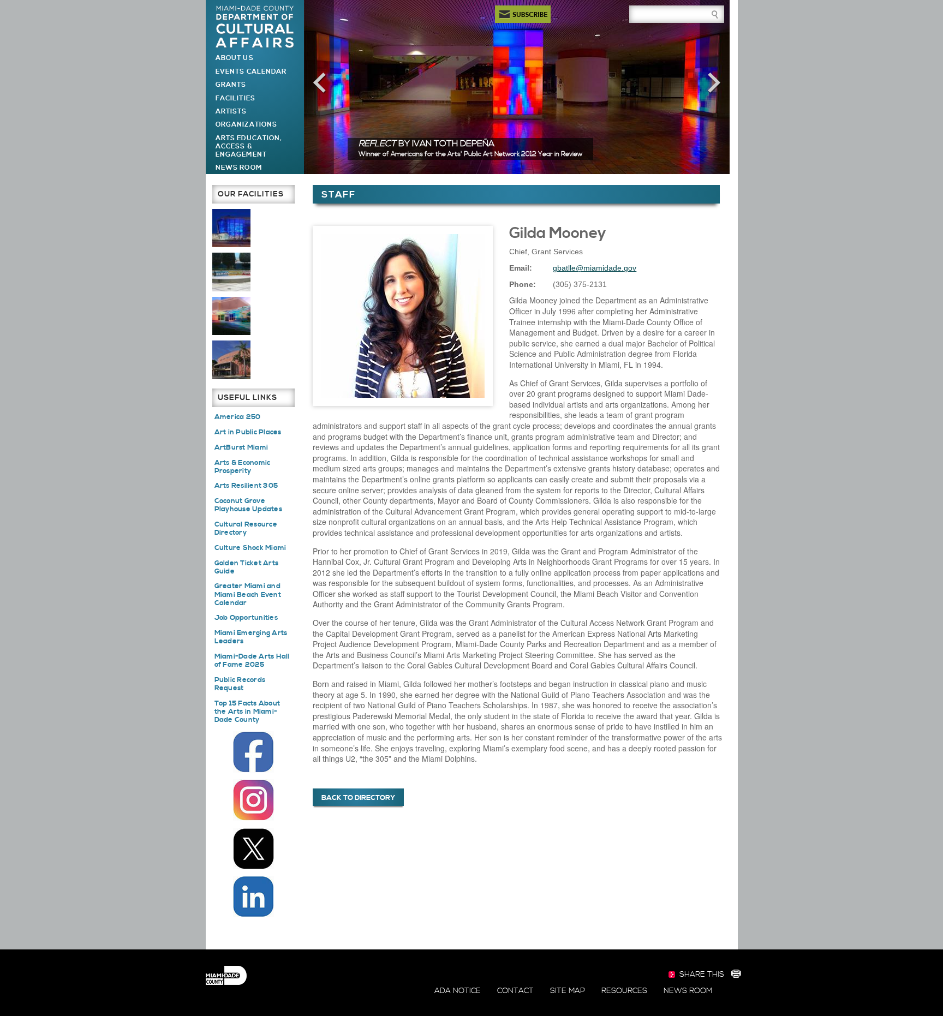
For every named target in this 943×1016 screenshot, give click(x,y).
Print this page (736, 975)
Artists (231, 111)
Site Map (567, 991)
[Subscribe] (523, 14)
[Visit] (231, 227)
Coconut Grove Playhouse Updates (248, 505)
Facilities (235, 98)
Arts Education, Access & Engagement (249, 146)
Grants (231, 85)
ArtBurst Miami (241, 447)
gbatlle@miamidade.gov (594, 268)
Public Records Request (240, 684)
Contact (515, 991)
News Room (238, 168)
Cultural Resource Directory (245, 528)
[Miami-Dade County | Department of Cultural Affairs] (255, 27)
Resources (624, 991)
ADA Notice (457, 991)
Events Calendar (251, 72)
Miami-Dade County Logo (226, 975)
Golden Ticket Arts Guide (246, 567)
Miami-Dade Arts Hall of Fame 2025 (252, 660)
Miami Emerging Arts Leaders (251, 637)
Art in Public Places (248, 432)
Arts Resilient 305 (246, 485)
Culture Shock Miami (250, 547)
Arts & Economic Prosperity (242, 466)
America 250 (237, 417)
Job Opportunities (246, 617)
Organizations (246, 125)
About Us (234, 58)
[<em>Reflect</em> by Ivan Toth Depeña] (517, 86)
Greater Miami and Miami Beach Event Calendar (247, 594)
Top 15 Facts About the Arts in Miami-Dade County (247, 711)
